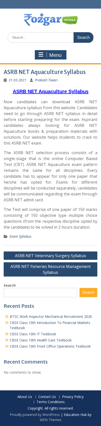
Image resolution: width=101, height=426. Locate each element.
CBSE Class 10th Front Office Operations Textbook (50, 346)
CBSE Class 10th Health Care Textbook (41, 340)
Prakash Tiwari (46, 80)
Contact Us (47, 396)
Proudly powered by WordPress (35, 414)
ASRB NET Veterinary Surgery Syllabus (50, 255)
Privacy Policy (73, 396)
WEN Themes (51, 419)
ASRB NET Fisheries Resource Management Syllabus (51, 269)
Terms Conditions (51, 402)
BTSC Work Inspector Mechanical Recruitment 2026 (51, 316)
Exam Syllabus (20, 236)
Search (10, 285)
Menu (55, 55)
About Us (24, 396)
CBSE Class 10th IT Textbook (33, 334)
